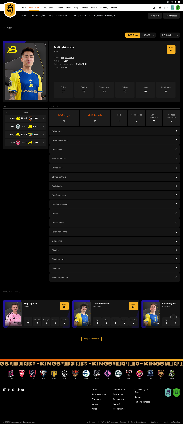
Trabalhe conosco (142, 402)
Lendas (95, 404)
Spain (60, 7)
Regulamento (119, 409)
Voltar (9, 28)
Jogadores (61, 16)
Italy (76, 7)
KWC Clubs (34, 7)
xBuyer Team (67, 57)
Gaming (109, 16)
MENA (94, 7)
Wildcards (96, 399)
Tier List (116, 404)
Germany (104, 7)
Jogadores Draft (99, 394)
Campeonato (96, 16)
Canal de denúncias (138, 422)
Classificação (37, 16)
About (23, 7)
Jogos (23, 16)
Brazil (68, 7)
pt (165, 7)
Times (50, 16)
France (114, 7)
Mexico (84, 7)
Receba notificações (172, 422)
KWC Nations (48, 7)
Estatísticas (78, 16)
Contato (138, 397)
